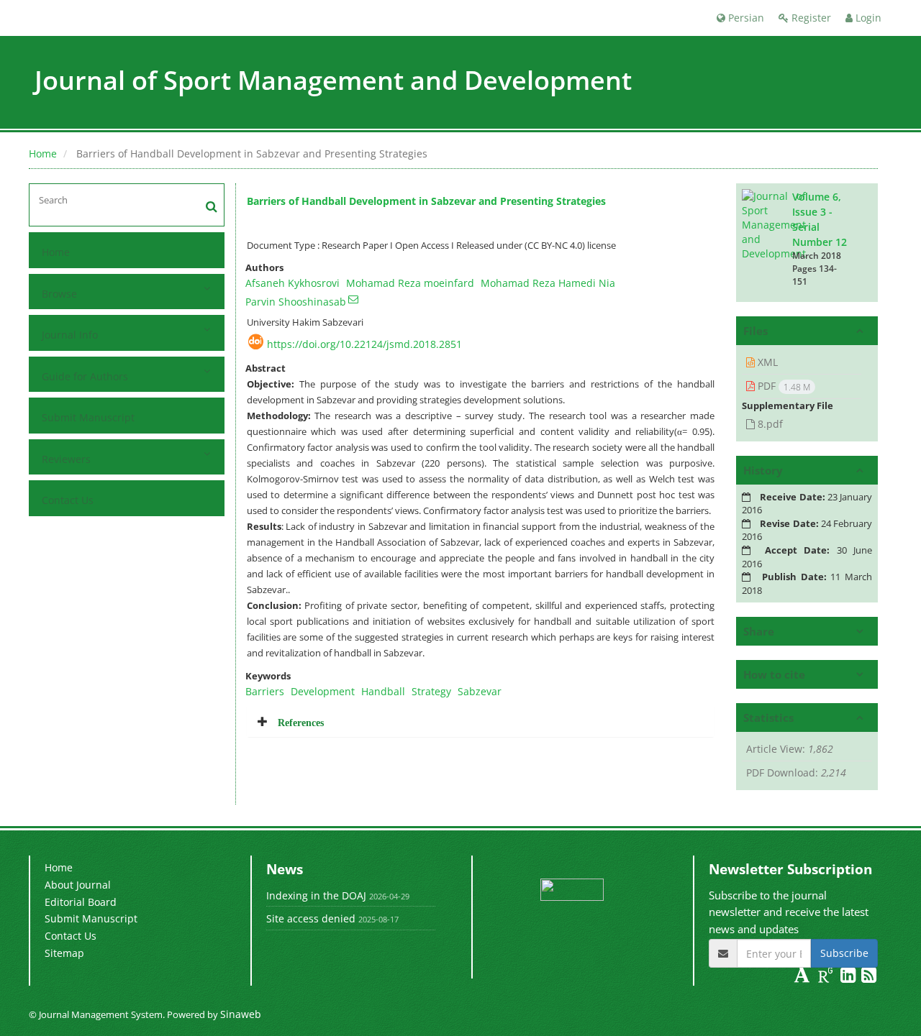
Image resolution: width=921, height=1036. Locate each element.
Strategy (431, 691)
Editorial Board (81, 902)
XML (766, 362)
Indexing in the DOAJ (316, 895)
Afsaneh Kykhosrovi (292, 283)
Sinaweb (240, 1014)
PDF (782, 386)
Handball (383, 691)
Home (43, 153)
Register (810, 17)
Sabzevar (480, 691)
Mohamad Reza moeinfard (410, 283)
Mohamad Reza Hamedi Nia (548, 283)
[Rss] (869, 977)
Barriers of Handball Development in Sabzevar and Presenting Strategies (426, 201)
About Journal (78, 884)
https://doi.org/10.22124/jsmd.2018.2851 (364, 344)
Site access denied (310, 918)
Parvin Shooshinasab (295, 301)
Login (867, 17)
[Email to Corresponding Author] (353, 299)
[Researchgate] (827, 977)
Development (323, 691)
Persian (744, 17)
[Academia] (803, 977)
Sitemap (64, 953)
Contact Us (68, 500)
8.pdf (769, 424)
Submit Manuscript (88, 417)
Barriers (264, 691)
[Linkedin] (849, 977)
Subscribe (844, 953)
